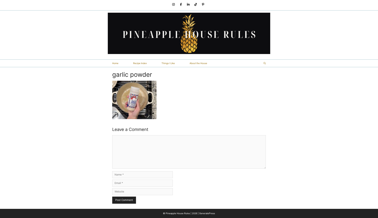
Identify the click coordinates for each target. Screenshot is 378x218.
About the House (198, 63)
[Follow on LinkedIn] (188, 4)
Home (115, 63)
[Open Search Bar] (264, 63)
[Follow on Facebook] (181, 4)
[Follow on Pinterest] (203, 4)
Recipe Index (140, 63)
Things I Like (168, 63)
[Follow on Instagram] (173, 4)
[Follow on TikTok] (196, 4)
